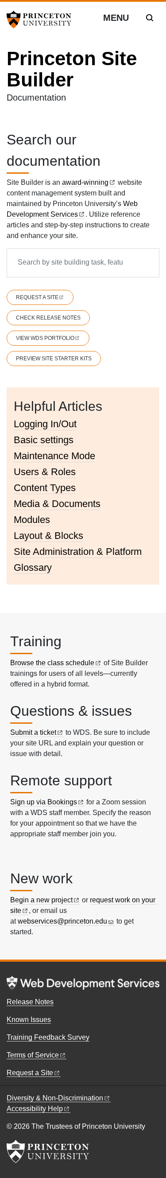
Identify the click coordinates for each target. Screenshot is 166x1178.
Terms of (33, 1055)
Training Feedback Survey (48, 1037)
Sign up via (43, 802)
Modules (32, 519)
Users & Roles (45, 471)
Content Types (45, 487)
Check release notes (48, 318)
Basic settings (43, 439)
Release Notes (30, 1002)
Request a (37, 297)
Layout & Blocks (48, 535)
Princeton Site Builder (72, 68)
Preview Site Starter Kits (54, 358)
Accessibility (35, 1108)
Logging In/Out (45, 423)
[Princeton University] (42, 19)
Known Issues (29, 1019)
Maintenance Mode (54, 455)
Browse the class (52, 663)
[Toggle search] (149, 18)
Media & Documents (57, 503)
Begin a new (41, 900)
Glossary (33, 567)
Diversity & (55, 1098)
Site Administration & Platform (78, 551)
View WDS (45, 338)
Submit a (33, 732)
